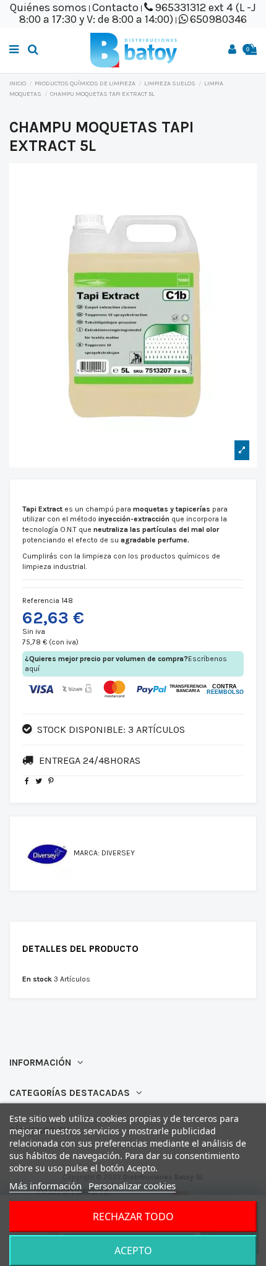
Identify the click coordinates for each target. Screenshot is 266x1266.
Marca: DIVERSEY (104, 853)
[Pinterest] (51, 781)
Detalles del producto (80, 949)
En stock (37, 979)
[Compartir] (27, 781)
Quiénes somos (48, 7)
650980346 (218, 19)
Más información (45, 1185)
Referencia (40, 600)
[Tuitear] (38, 781)
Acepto (133, 1250)
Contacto (115, 7)
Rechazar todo (133, 1216)
